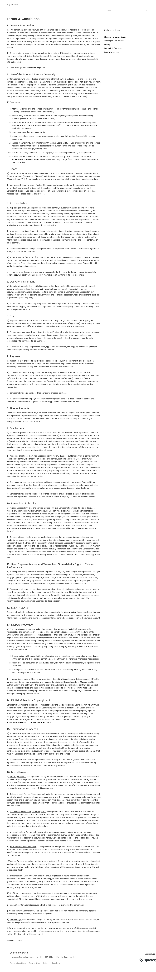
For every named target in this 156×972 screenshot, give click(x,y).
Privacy (107, 44)
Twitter (110, 19)
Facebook (106, 19)
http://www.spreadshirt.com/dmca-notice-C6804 (29, 722)
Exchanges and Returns (114, 41)
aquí (20, 68)
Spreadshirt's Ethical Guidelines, (26, 159)
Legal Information (111, 52)
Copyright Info (34, 963)
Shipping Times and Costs (115, 37)
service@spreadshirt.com (23, 957)
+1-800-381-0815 (46, 957)
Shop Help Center (12, 5)
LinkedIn (114, 19)
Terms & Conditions (18, 963)
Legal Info (56, 963)
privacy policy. (70, 612)
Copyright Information (113, 48)
